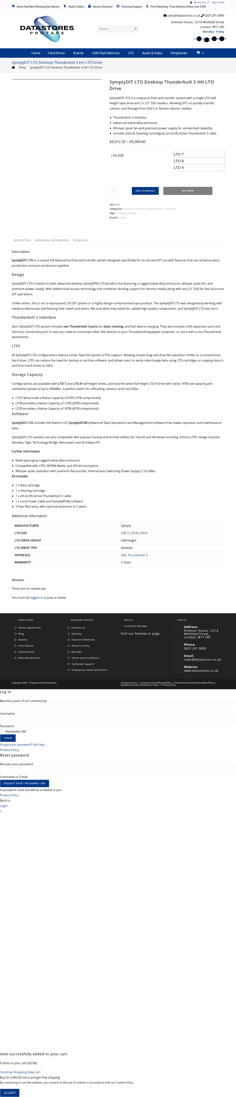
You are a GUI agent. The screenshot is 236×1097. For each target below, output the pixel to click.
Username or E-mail (14, 777)
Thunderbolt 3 (138, 555)
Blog (21, 633)
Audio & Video (152, 53)
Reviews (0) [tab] (80, 240)
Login (8, 738)
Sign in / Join (218, 2)
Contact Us (78, 627)
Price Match (25, 645)
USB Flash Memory (106, 53)
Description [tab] (22, 240)
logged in (36, 598)
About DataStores (29, 627)
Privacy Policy (169, 684)
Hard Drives (56, 53)
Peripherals (179, 53)
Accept (10, 1093)
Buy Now (188, 190)
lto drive (120, 213)
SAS (123, 555)
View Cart (34, 1072)
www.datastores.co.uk (201, 671)
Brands (78, 53)
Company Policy (129, 682)
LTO (131, 53)
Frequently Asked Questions (89, 670)
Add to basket (145, 190)
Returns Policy (81, 645)
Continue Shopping (13, 1072)
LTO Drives (129, 208)
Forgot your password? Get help (22, 745)
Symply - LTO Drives (165, 208)
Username (7, 714)
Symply (140, 208)
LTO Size (117, 155)
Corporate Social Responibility (155, 682)
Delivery (77, 633)
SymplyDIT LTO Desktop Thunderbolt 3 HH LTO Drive (66, 67)
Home (36, 53)
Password (7, 726)
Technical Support (83, 664)
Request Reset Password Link (24, 783)
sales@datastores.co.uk (202, 659)
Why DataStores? (29, 658)
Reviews (77, 651)
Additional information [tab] (52, 240)
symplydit (131, 213)
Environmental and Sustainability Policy (194, 682)
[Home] (13, 67)
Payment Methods (83, 639)
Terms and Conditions (85, 658)
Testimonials (26, 651)
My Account (200, 2)
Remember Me (15, 731)
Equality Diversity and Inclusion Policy (140, 684)
